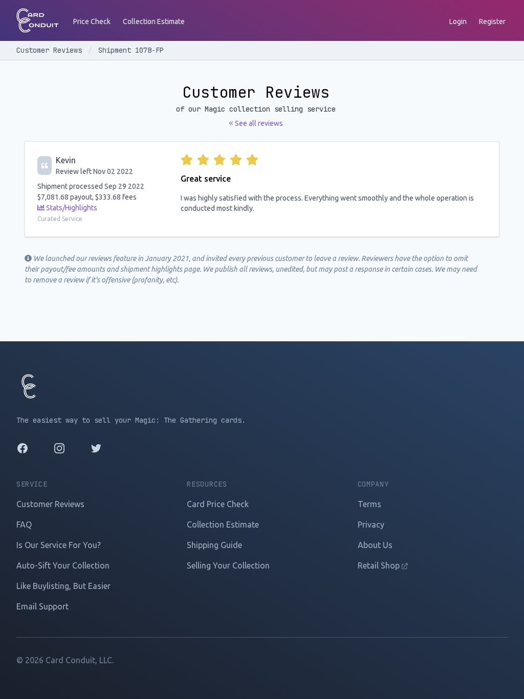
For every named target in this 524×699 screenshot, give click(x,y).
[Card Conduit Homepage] (37, 20)
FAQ (24, 524)
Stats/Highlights (71, 208)
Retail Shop (380, 565)
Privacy (371, 524)
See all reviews (258, 123)
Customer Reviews (51, 50)
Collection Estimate (154, 21)
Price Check (92, 21)
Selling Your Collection (228, 565)
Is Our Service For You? (58, 545)
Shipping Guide (214, 545)
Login (458, 21)
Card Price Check (218, 504)
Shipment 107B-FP (131, 50)
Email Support (42, 606)
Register (492, 21)
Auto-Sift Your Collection (63, 565)
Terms (369, 504)
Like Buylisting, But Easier (63, 586)
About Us (375, 545)
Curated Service (59, 218)
